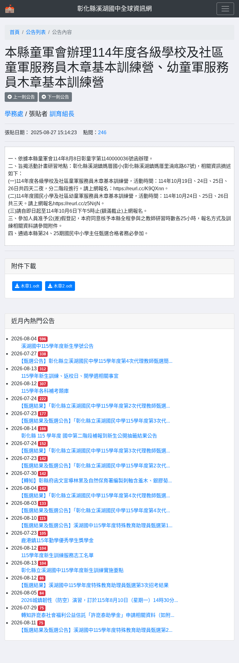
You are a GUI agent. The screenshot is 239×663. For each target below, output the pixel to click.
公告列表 (36, 32)
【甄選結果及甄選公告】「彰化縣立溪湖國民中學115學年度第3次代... (95, 421)
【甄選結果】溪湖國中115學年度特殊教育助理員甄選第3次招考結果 (95, 585)
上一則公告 (23, 96)
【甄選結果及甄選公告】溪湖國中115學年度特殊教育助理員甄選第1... (96, 525)
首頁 (15, 32)
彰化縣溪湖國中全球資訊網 (114, 8)
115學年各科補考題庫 (45, 391)
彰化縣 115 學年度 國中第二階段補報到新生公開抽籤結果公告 (89, 435)
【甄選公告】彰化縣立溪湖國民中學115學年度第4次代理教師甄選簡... (96, 361)
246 (102, 132)
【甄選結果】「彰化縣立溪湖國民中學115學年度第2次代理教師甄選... (95, 406)
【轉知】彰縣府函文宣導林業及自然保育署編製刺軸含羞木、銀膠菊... (96, 480)
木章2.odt (62, 285)
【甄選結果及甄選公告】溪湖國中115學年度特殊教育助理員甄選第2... (96, 630)
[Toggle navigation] (225, 8)
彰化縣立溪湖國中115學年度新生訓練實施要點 (72, 570)
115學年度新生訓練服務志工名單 (57, 555)
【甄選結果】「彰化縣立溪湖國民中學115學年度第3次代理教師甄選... (95, 450)
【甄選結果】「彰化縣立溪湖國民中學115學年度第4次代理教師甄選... (95, 495)
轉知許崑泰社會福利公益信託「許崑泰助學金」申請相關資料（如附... (97, 615)
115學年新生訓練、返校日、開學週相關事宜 (70, 376)
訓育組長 (61, 114)
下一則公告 (57, 96)
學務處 (14, 114)
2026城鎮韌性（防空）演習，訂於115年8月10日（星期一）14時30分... (99, 600)
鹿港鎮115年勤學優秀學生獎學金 (57, 540)
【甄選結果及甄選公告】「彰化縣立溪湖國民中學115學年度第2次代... (95, 465)
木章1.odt (29, 285)
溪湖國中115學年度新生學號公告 (57, 346)
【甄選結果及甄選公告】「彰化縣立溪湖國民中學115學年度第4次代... (95, 510)
